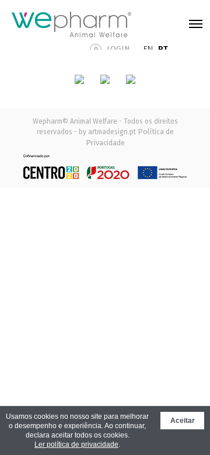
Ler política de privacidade (76, 444)
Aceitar (182, 420)
